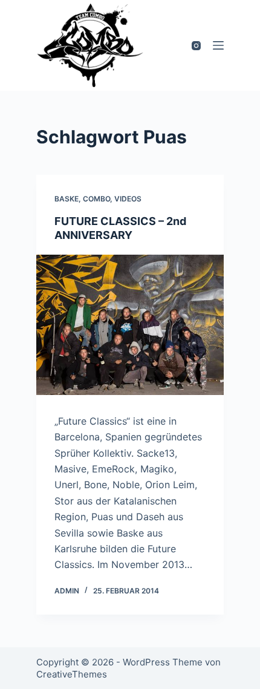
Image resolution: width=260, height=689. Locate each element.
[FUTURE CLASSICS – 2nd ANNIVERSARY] (130, 325)
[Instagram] (196, 45)
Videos (127, 198)
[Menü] (218, 45)
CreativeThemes (71, 674)
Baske (66, 198)
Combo (96, 198)
